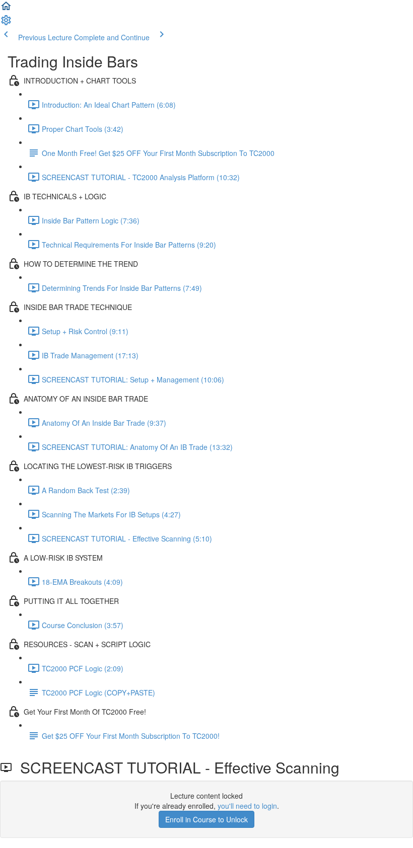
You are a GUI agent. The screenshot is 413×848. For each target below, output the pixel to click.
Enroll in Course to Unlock (206, 819)
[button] (6, 9)
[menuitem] (6, 23)
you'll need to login (247, 806)
